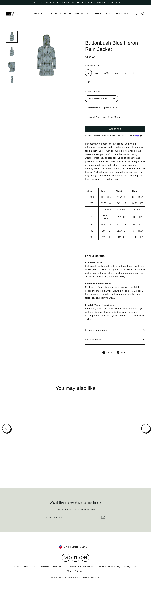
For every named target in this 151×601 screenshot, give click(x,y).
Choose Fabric (93, 91)
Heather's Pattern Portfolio (53, 567)
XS (116, 73)
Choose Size (92, 65)
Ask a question (93, 339)
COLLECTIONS (57, 13)
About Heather (30, 567)
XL (96, 73)
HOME (38, 13)
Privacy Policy (130, 567)
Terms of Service (75, 571)
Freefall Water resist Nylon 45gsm (104, 117)
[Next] (145, 428)
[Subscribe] (102, 517)
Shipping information (96, 330)
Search (17, 567)
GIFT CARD (121, 13)
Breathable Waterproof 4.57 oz (102, 108)
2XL (89, 82)
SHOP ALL (82, 13)
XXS (106, 73)
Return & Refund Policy (109, 567)
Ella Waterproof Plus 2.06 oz (101, 99)
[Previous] (6, 428)
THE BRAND (101, 13)
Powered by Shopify (91, 578)
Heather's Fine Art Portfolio (82, 567)
